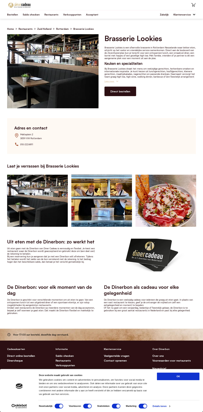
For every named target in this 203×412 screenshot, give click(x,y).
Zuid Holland (44, 28)
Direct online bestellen (21, 355)
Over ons (158, 355)
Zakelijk (164, 14)
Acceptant (92, 14)
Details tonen (159, 406)
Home (10, 28)
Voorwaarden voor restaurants (171, 360)
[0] (193, 5)
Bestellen (12, 14)
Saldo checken (31, 14)
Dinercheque (15, 360)
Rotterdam (62, 28)
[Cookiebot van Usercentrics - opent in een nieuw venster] (19, 406)
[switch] (87, 406)
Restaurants (51, 14)
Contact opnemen (115, 360)
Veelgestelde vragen (116, 355)
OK (178, 376)
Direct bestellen (120, 91)
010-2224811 (26, 144)
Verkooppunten (72, 14)
